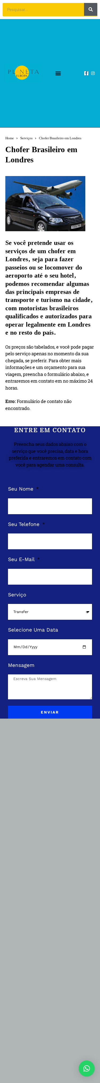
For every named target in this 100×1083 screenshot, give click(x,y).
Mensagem (21, 665)
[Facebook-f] (86, 73)
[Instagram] (93, 73)
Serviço (17, 595)
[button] (58, 73)
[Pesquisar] (90, 9)
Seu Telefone (24, 524)
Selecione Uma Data (33, 630)
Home (9, 138)
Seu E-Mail (22, 559)
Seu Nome (21, 489)
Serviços (26, 138)
